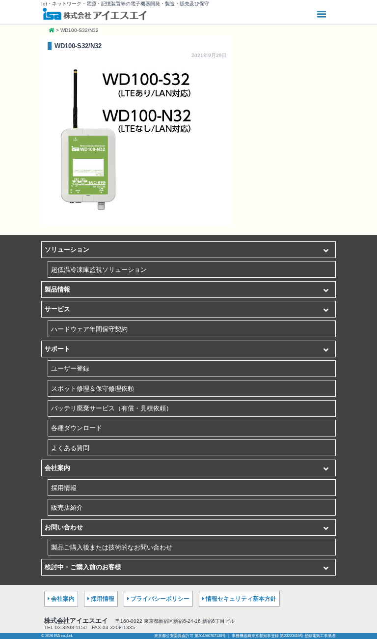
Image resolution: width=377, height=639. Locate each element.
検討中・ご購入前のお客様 (83, 567)
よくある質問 (70, 448)
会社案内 (57, 467)
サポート (57, 348)
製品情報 (57, 289)
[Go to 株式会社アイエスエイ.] (51, 30)
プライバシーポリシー (160, 599)
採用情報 (64, 488)
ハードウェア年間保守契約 (89, 329)
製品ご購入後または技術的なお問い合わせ (111, 547)
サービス (57, 309)
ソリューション (67, 249)
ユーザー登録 (70, 368)
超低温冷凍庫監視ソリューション (99, 269)
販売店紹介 (67, 507)
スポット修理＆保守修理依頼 (92, 388)
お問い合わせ (64, 527)
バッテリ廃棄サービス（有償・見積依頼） (111, 408)
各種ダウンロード (76, 428)
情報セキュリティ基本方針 (241, 599)
